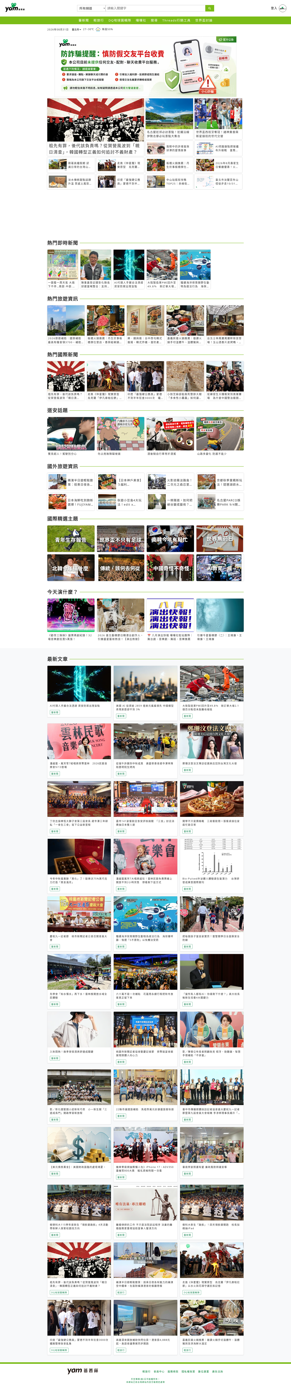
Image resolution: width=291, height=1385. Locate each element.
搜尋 (154, 20)
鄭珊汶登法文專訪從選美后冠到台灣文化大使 (209, 763)
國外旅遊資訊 (62, 466)
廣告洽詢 (217, 1371)
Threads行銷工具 (176, 20)
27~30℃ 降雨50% (98, 29)
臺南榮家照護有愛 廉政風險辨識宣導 (204, 1167)
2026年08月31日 (58, 29)
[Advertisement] (138, 215)
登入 (274, 8)
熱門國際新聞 (62, 354)
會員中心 (159, 1371)
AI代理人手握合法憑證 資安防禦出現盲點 (75, 705)
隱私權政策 (188, 1371)
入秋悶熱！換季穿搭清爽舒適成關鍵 (72, 1051)
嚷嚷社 (141, 20)
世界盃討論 (204, 20)
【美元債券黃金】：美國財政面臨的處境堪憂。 (78, 1167)
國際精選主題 (62, 518)
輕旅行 (99, 20)
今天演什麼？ (62, 592)
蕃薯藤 (14, 8)
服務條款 (173, 1371)
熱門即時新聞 (62, 242)
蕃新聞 (84, 20)
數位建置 (203, 1371)
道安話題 (57, 410)
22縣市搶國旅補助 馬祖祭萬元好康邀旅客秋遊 (145, 1109)
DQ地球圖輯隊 (120, 20)
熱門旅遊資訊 (62, 298)
